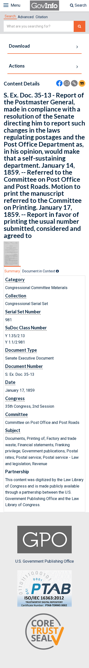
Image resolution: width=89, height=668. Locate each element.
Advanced (26, 17)
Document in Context (39, 271)
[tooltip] (57, 271)
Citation (42, 17)
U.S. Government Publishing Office (44, 561)
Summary (12, 271)
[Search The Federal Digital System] (79, 26)
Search (80, 5)
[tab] (10, 16)
